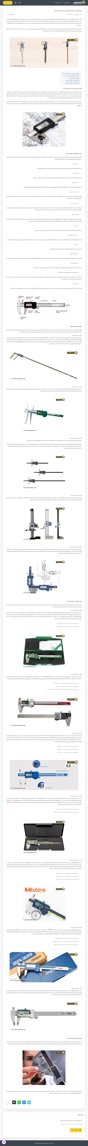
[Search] (19, 3)
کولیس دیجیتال (26, 29)
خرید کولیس (77, 1091)
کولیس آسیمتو (12, 800)
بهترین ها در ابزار (76, 14)
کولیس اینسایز (28, 614)
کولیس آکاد (68, 741)
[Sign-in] (16, 3)
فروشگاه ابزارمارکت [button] (7, 2)
